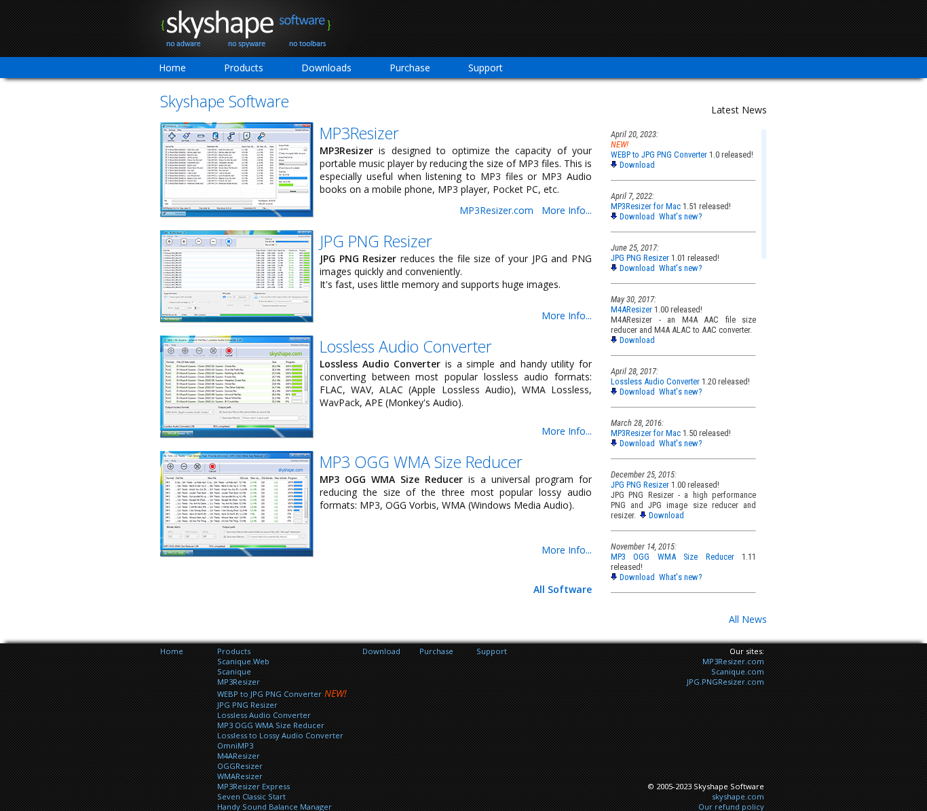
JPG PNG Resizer (376, 241)
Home (172, 67)
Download (637, 165)
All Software (562, 589)
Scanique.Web (243, 661)
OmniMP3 (235, 745)
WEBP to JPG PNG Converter (659, 154)
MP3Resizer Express (253, 786)
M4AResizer (631, 309)
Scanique (234, 671)
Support (485, 67)
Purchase (410, 67)
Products (243, 67)
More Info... (567, 210)
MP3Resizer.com (496, 210)
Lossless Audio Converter (406, 346)
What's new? (680, 216)
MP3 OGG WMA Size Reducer (421, 462)
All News (748, 619)
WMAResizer (240, 776)
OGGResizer (240, 766)
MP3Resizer (359, 133)
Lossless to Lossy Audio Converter (280, 735)
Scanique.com (737, 671)
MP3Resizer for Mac (646, 206)
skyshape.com (738, 796)
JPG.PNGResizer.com (725, 682)
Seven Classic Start (251, 796)
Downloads (326, 67)
